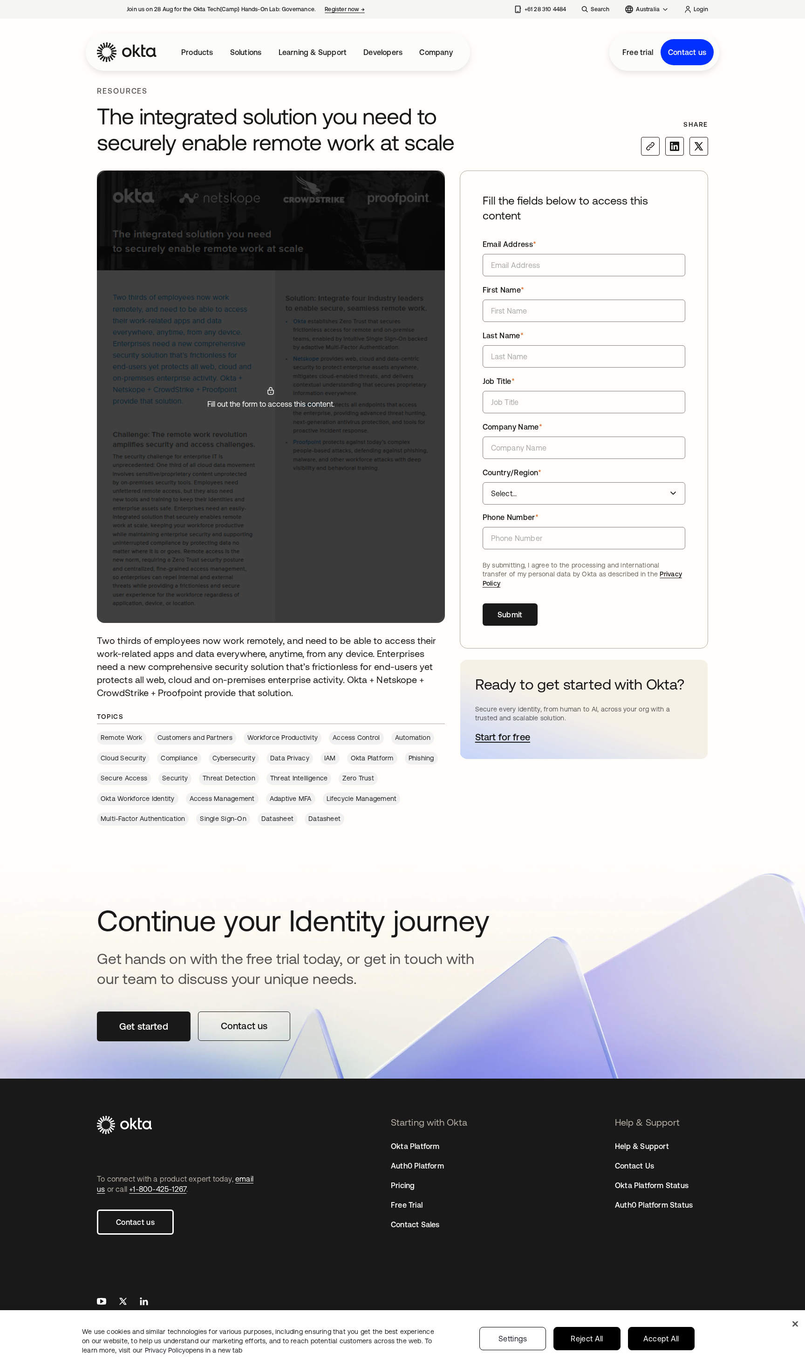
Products (197, 52)
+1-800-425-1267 (157, 1189)
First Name (504, 290)
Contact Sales (415, 1224)
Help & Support (642, 1146)
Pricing (403, 1185)
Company (435, 52)
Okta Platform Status (652, 1185)
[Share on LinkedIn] (674, 146)
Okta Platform (415, 1146)
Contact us (687, 52)
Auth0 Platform (417, 1166)
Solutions (246, 52)
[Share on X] (698, 146)
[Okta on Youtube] (101, 1302)
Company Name (512, 427)
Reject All (587, 1338)
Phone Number (511, 517)
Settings (512, 1338)
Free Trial (407, 1205)
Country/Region (512, 472)
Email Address (510, 244)
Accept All (661, 1338)
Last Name (503, 335)
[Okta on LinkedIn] (144, 1302)
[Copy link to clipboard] (650, 146)
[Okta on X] (123, 1302)
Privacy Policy (193, 1350)
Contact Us (634, 1166)
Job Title (499, 381)
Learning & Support (313, 52)
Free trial (637, 52)
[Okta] (127, 52)
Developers (382, 52)
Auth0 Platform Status (654, 1205)
